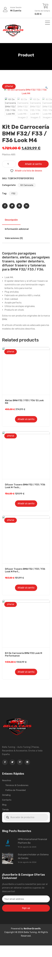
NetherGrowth (32, 928)
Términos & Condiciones (16, 785)
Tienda (5, 809)
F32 (13, 193)
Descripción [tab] (11, 220)
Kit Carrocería (26, 185)
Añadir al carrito (33, 164)
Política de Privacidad (15, 790)
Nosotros (6, 780)
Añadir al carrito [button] (26, 419)
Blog (4, 804)
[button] (46, 88)
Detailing (6, 795)
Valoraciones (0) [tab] (14, 238)
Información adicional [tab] (17, 229)
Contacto (6, 800)
